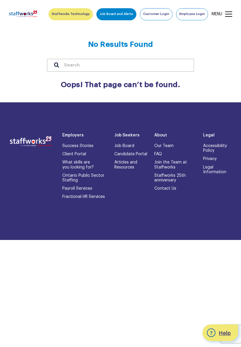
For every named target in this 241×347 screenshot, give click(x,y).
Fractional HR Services (83, 197)
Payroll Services (77, 188)
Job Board (124, 146)
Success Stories (77, 146)
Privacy (210, 159)
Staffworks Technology (71, 14)
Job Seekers (127, 135)
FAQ (158, 154)
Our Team (164, 146)
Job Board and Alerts (116, 14)
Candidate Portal (130, 154)
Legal (209, 135)
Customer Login (156, 14)
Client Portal (74, 154)
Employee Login (192, 14)
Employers (73, 135)
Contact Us (165, 188)
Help (225, 333)
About (160, 135)
